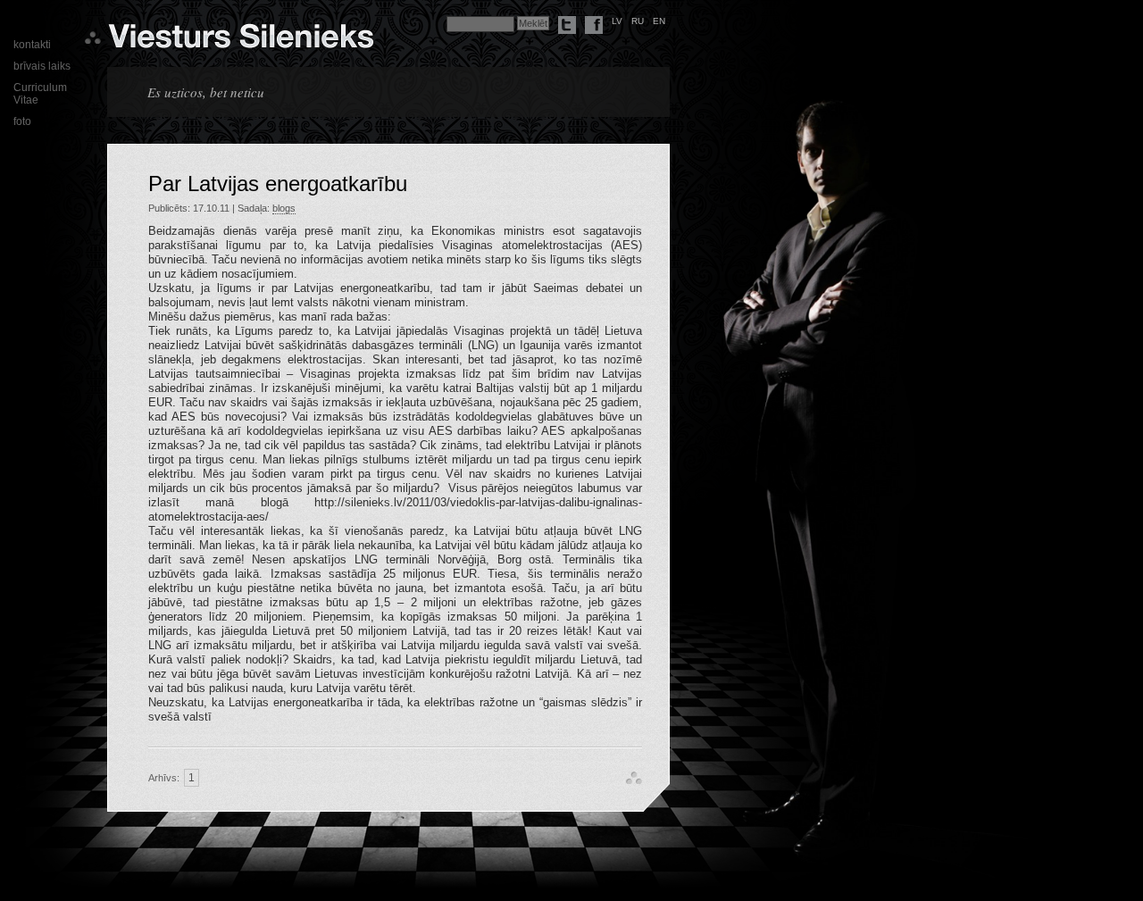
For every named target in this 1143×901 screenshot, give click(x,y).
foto (22, 121)
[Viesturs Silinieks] (240, 41)
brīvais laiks (42, 66)
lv (617, 21)
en (659, 21)
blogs (284, 208)
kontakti (32, 44)
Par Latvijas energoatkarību (277, 183)
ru (637, 21)
